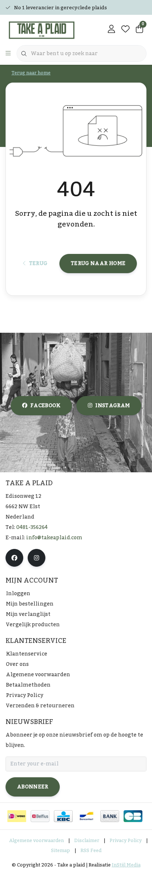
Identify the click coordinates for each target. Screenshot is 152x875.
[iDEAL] (16, 816)
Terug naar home (98, 263)
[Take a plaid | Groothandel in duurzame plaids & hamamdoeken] (44, 30)
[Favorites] (125, 29)
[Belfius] (40, 816)
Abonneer (32, 787)
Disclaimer (86, 840)
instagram (112, 405)
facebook (45, 405)
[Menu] (8, 53)
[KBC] (63, 816)
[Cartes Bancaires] (133, 816)
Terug (38, 263)
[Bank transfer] (109, 816)
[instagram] (36, 558)
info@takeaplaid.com (54, 538)
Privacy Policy (126, 840)
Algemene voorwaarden (36, 840)
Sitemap (60, 850)
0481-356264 (32, 527)
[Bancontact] (86, 816)
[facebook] (14, 558)
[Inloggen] (111, 29)
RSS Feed (90, 850)
